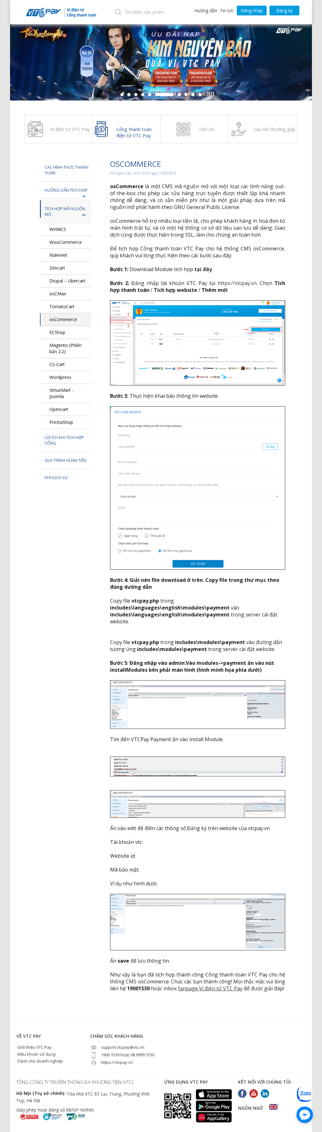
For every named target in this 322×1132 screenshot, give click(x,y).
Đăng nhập (252, 11)
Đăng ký (284, 11)
